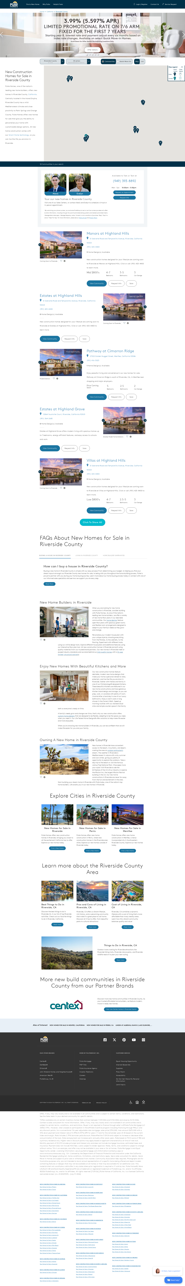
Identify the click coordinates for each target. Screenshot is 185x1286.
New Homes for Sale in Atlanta (48, 1261)
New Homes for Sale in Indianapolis (49, 1280)
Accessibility (120, 1075)
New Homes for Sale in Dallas (120, 1246)
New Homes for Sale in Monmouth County (87, 1242)
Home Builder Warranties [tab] (114, 555)
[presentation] (1, 35)
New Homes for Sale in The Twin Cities (86, 1223)
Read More (49, 584)
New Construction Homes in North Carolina (91, 1264)
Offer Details (92, 50)
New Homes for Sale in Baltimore (85, 1195)
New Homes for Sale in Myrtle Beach (122, 1227)
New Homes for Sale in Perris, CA (100, 1025)
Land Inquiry (120, 1085)
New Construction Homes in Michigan (89, 1212)
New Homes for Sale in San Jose (48, 1213)
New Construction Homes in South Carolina (127, 1212)
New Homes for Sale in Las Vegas (85, 1231)
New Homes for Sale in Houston (120, 1249)
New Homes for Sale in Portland (120, 1198)
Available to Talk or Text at (124, 176)
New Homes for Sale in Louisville (84, 1187)
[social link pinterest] (64, 261)
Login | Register (141, 4)
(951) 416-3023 (93, 360)
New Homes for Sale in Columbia (121, 1217)
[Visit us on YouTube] (134, 1040)
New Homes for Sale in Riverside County (50, 1208)
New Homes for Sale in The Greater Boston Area (88, 1206)
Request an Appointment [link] (125, 192)
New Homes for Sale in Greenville (121, 1222)
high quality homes (104, 652)
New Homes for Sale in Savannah (48, 1264)
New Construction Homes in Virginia (124, 1257)
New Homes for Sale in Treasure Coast (50, 1253)
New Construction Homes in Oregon (124, 1195)
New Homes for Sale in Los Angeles (49, 1200)
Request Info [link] (124, 198)
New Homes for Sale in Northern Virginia (123, 1260)
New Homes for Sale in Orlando (48, 1243)
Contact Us (155, 4)
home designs (112, 620)
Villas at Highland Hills (106, 460)
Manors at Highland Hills (108, 233)
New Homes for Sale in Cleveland (121, 1187)
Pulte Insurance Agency (88, 1068)
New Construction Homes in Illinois (52, 1270)
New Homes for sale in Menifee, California (67, 1025)
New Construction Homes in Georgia (52, 1259)
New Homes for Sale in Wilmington (85, 1277)
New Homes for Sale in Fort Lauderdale (50, 1230)
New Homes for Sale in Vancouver (121, 1271)
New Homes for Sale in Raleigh (84, 1274)
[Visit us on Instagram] (143, 1040)
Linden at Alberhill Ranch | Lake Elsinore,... (134, 1025)
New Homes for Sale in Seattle (120, 1268)
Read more (57, 924)
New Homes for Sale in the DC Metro (86, 1198)
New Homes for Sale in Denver (48, 1221)
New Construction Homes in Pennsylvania (126, 1203)
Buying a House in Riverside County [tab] (55, 555)
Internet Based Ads (123, 1065)
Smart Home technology (19, 135)
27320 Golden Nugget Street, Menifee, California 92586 (113, 356)
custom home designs (66, 716)
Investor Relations (86, 1072)
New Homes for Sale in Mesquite (84, 1234)
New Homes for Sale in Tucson (48, 1189)
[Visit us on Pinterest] (124, 1040)
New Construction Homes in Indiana (52, 1278)
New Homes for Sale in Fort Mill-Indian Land (124, 1219)
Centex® (43, 1061)
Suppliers (119, 1068)
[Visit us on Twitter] (114, 1040)
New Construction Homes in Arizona (52, 1184)
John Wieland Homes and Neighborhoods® (56, 1072)
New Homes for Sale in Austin (120, 1244)
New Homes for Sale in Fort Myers (49, 1232)
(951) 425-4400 (93, 247)
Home (42, 12)
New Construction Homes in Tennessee (125, 1233)
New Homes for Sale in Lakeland (48, 1237)
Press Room (120, 1072)
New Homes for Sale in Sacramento (49, 1210)
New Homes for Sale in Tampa (48, 1250)
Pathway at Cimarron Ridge (110, 351)
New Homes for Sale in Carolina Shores (86, 1266)
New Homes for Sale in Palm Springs (49, 1205)
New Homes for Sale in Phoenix (48, 1187)
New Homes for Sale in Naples (48, 1240)
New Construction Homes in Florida (52, 1227)
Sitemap (83, 1079)
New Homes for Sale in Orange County (50, 1203)
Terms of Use (86, 1102)
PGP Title (83, 1065)
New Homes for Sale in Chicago (48, 1272)
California (50, 12)
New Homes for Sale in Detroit (84, 1214)
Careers (82, 1075)
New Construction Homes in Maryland (89, 1192)
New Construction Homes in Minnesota (89, 1220)
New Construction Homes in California (53, 1195)
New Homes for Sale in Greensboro (85, 1271)
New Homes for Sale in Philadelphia (121, 1206)
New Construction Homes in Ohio (123, 1184)
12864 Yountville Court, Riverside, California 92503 (64, 414)
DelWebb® (44, 1065)
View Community (97, 283)
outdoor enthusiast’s (115, 750)
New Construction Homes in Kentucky (89, 1184)
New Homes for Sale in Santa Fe (84, 1258)
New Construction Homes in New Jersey (89, 1239)
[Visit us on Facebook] (105, 1040)
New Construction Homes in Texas (124, 1241)
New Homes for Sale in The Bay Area (49, 1198)
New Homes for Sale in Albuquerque (85, 1255)
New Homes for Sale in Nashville (120, 1235)
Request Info (116, 283)
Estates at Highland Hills (61, 295)
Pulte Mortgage (85, 1061)
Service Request (171, 4)
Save (131, 283)
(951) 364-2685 (46, 418)
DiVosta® (43, 1068)
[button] (33, 4)
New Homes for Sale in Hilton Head (121, 1225)
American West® (46, 1075)
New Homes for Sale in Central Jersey (86, 1247)
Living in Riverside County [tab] (87, 555)
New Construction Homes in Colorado (53, 1219)
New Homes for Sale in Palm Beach (49, 1245)
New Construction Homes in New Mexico (90, 1253)
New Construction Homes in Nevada (88, 1228)
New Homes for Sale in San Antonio (121, 1252)
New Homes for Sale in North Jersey (85, 1244)
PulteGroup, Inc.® (46, 1079)
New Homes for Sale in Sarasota (48, 1248)
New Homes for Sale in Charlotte (84, 1269)
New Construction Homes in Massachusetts (91, 1203)
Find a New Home (57, 848)
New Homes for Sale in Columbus (121, 1189)
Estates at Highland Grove (62, 409)
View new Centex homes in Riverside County (121, 1009)
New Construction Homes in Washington (126, 1266)
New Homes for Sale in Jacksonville (49, 1235)
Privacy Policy (101, 1102)
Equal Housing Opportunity (126, 1061)
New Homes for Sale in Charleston (121, 1214)
